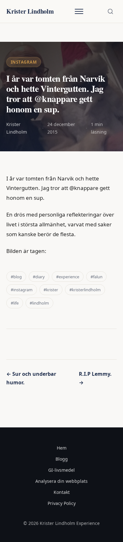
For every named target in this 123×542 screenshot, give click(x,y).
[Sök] (110, 11)
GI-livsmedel (61, 470)
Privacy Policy (62, 503)
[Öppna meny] (79, 11)
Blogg (62, 459)
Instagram (24, 62)
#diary (39, 277)
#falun (96, 277)
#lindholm (39, 303)
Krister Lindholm (30, 11)
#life (15, 303)
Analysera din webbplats (61, 481)
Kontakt (62, 492)
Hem (62, 448)
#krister (51, 290)
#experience (67, 277)
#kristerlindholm (85, 290)
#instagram (21, 290)
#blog (16, 277)
